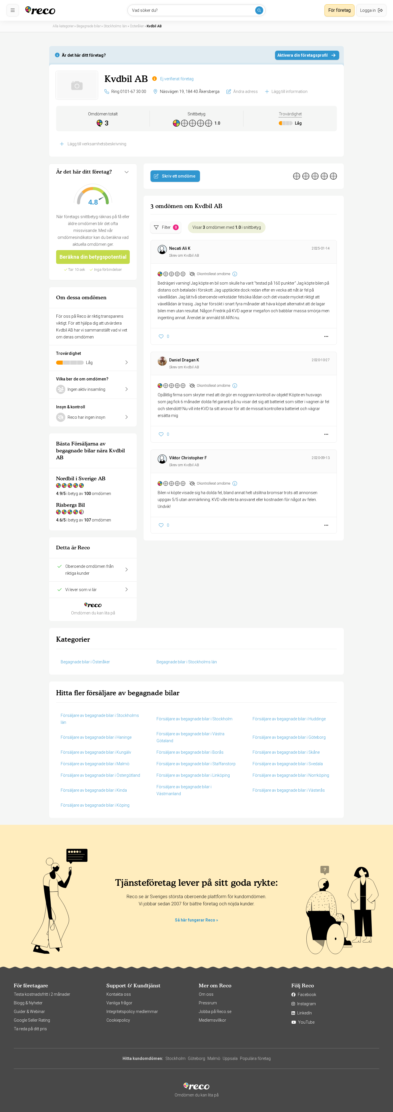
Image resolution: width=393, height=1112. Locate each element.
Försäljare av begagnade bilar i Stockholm (194, 719)
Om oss (206, 994)
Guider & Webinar (29, 1011)
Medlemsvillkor (212, 1020)
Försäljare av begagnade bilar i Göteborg (289, 737)
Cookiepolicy (118, 1020)
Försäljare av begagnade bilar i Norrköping (291, 775)
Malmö (213, 1058)
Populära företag (255, 1058)
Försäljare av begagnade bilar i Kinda (94, 790)
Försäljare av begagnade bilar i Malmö (95, 763)
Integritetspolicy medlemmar (132, 1011)
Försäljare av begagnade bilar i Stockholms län (100, 719)
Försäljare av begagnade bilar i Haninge (96, 737)
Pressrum (208, 1003)
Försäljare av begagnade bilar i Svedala (288, 763)
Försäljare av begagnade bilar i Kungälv (96, 752)
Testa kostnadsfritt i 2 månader (42, 994)
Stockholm (175, 1058)
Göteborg (196, 1058)
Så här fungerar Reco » (196, 920)
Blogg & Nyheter (28, 1003)
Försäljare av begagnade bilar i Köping (95, 805)
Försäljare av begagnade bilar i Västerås (289, 790)
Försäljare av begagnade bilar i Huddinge (289, 719)
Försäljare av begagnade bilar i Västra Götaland (190, 737)
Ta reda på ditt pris (30, 1029)
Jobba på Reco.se (215, 1011)
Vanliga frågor (119, 1003)
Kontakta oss (118, 994)
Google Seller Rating (32, 1020)
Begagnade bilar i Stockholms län (187, 662)
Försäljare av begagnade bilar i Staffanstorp (196, 763)
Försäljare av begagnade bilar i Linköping (193, 775)
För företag (339, 10)
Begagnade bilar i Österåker (85, 662)
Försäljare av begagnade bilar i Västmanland (184, 790)
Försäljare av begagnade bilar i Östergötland (100, 775)
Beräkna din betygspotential (93, 257)
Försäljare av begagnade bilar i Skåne (286, 752)
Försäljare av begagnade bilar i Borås (190, 752)
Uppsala (230, 1058)
